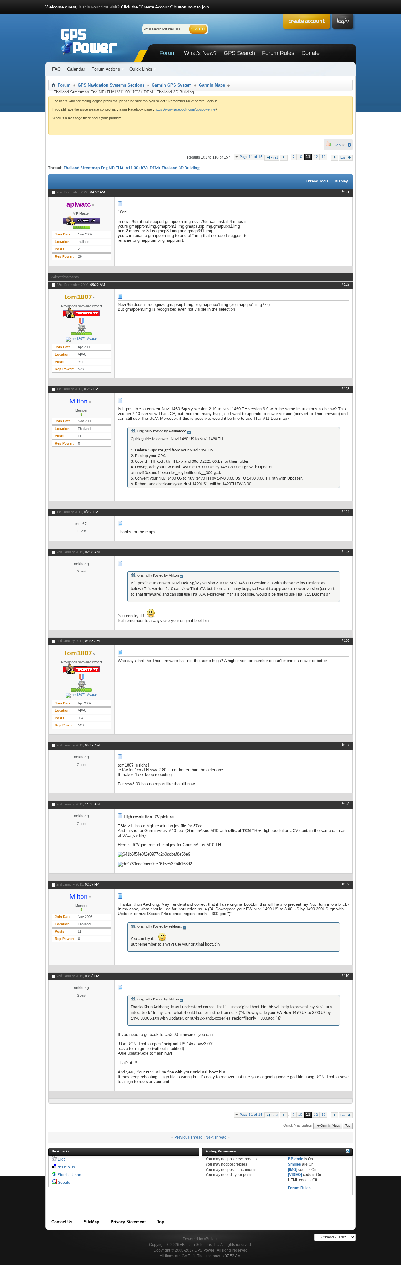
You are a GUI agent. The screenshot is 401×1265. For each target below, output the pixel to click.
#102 (345, 285)
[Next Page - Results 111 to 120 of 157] (334, 158)
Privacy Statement (128, 1222)
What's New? (200, 53)
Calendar (76, 68)
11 (308, 157)
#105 (345, 552)
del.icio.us (66, 1167)
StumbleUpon (69, 1175)
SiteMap (91, 1222)
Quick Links (140, 68)
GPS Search (239, 53)
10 (300, 157)
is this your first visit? (99, 6)
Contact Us (61, 1222)
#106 (345, 641)
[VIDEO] (295, 1175)
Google (64, 1182)
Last (343, 157)
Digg (62, 1159)
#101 (345, 192)
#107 (345, 745)
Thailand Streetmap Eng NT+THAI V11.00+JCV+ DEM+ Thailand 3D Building (132, 168)
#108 (345, 804)
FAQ (56, 68)
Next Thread (216, 1137)
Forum (167, 53)
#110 (345, 976)
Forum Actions (105, 68)
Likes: (338, 145)
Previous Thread (188, 1137)
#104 (345, 512)
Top (347, 1126)
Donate (310, 53)
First (274, 157)
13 (323, 157)
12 (316, 157)
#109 (345, 884)
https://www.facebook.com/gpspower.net (185, 109)
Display (341, 181)
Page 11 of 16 (251, 157)
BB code (295, 1159)
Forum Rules (278, 53)
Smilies (294, 1164)
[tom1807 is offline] (81, 339)
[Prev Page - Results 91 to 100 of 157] (284, 158)
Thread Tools (317, 181)
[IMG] (292, 1169)
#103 (345, 389)
